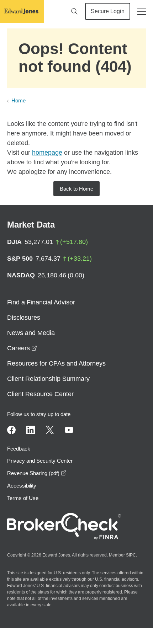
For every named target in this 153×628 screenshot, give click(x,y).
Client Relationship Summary (48, 378)
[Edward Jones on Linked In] (30, 430)
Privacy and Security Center (40, 461)
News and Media (31, 332)
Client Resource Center (40, 394)
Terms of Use (22, 498)
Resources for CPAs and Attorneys (56, 363)
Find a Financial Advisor (41, 302)
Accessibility (21, 486)
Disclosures (23, 317)
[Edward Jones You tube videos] (69, 430)
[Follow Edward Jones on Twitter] (50, 430)
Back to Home (76, 189)
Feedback (18, 449)
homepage (47, 152)
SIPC (131, 555)
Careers (22, 348)
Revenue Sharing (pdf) (37, 473)
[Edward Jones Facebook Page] (11, 430)
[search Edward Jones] (74, 11)
